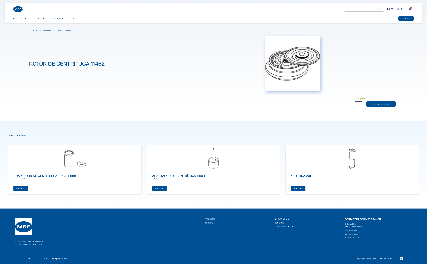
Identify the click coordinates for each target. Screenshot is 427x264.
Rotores (48, 30)
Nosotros (56, 18)
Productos (18, 18)
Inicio (32, 30)
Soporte (38, 18)
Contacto (75, 18)
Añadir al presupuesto (381, 104)
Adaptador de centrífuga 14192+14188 (44, 176)
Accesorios (40, 30)
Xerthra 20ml (302, 176)
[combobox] (362, 9)
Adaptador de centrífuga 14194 (178, 176)
